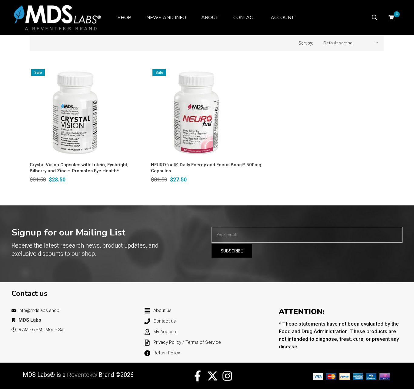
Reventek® (82, 374)
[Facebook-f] (197, 375)
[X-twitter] (212, 375)
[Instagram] (227, 375)
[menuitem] (124, 18)
